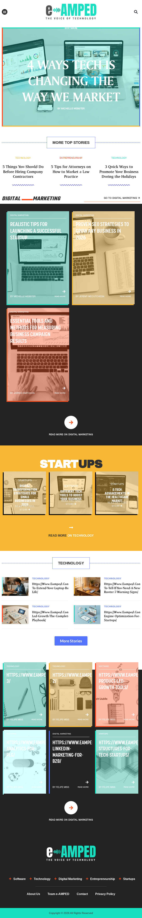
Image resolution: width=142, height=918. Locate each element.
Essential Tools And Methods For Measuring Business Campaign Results (35, 331)
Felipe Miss (16, 719)
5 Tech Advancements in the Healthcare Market (117, 495)
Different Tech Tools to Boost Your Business (71, 495)
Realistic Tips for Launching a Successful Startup (35, 231)
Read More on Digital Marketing (71, 434)
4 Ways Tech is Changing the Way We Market (71, 80)
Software (71, 28)
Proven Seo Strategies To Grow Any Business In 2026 (102, 231)
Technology (23, 158)
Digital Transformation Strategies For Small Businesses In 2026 (25, 496)
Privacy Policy (105, 894)
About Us (33, 894)
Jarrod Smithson (24, 393)
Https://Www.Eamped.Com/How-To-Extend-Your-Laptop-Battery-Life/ (54, 588)
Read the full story (25, 508)
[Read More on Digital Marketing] (71, 422)
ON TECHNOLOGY (71, 535)
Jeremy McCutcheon (91, 296)
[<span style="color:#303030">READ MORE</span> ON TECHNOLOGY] (71, 527)
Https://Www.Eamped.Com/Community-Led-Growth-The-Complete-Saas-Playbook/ (59, 616)
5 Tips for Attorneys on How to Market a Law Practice (71, 171)
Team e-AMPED (58, 894)
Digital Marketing (19, 215)
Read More (60, 296)
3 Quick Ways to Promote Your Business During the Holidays (118, 171)
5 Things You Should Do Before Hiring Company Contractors (23, 171)
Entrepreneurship (71, 158)
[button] (4, 12)
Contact (82, 894)
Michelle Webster (72, 108)
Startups (25, 480)
